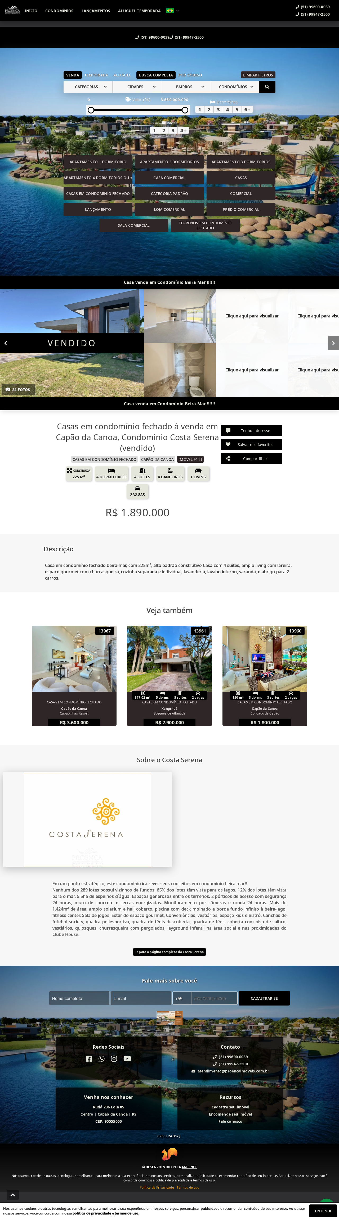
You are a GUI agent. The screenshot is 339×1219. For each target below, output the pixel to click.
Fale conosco (230, 1121)
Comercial (241, 193)
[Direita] (333, 343)
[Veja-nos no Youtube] (127, 1058)
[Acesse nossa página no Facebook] (89, 1058)
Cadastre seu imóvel (230, 1106)
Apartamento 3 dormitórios (241, 161)
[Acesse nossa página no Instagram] (114, 1058)
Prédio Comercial (241, 209)
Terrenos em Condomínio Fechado (205, 225)
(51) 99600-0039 (155, 37)
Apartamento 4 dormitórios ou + (98, 177)
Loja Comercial (169, 209)
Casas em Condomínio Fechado (98, 193)
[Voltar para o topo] (13, 1195)
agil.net (189, 1167)
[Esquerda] (5, 343)
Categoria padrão (169, 193)
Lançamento (98, 209)
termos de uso (126, 1213)
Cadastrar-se (264, 997)
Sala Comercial (134, 225)
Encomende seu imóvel (230, 1114)
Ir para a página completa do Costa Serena (169, 952)
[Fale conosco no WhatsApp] (102, 1058)
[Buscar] (267, 87)
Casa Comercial (169, 177)
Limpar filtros (258, 75)
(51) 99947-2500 (189, 37)
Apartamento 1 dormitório (98, 161)
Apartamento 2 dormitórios (169, 161)
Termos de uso (188, 1187)
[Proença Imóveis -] (169, 1019)
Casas (241, 177)
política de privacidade (92, 1213)
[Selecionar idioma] (172, 10)
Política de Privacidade (157, 1187)
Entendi (323, 1210)
